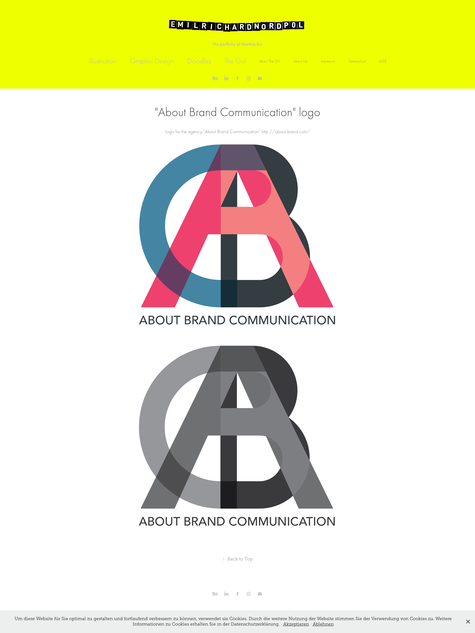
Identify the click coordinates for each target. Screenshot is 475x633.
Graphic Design (152, 61)
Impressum (328, 61)
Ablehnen (323, 624)
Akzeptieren (296, 624)
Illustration (103, 61)
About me (300, 61)
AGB (382, 61)
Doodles (199, 61)
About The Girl (269, 61)
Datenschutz (357, 61)
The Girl (235, 61)
